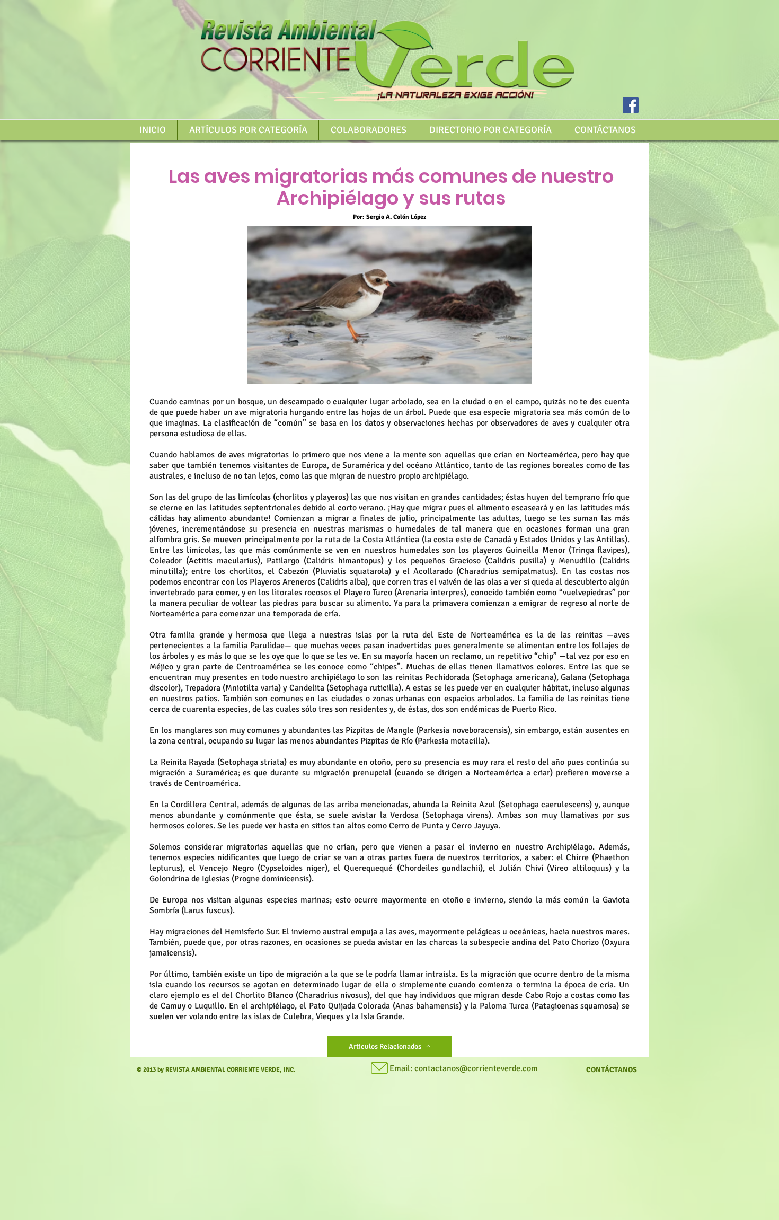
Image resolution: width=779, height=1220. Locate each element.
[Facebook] (631, 105)
